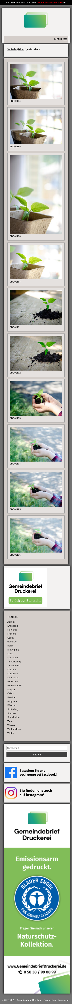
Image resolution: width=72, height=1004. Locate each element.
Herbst (10, 645)
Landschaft (12, 677)
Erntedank (12, 626)
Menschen (12, 681)
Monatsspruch (14, 685)
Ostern (10, 693)
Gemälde (12, 641)
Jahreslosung (14, 661)
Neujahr (11, 689)
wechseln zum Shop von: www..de (36, 2)
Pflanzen (11, 705)
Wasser (11, 725)
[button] (58, 39)
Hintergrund (13, 649)
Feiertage (12, 629)
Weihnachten (14, 729)
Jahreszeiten (13, 665)
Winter (10, 733)
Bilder (21, 49)
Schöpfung (12, 709)
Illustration (12, 657)
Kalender (12, 669)
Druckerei (29, 1000)
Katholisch (12, 673)
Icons (10, 653)
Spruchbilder (13, 717)
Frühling (11, 634)
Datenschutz (50, 1000)
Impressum (63, 1000)
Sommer (11, 713)
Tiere (10, 721)
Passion (11, 697)
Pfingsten (12, 701)
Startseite (12, 49)
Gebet (10, 638)
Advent (10, 622)
